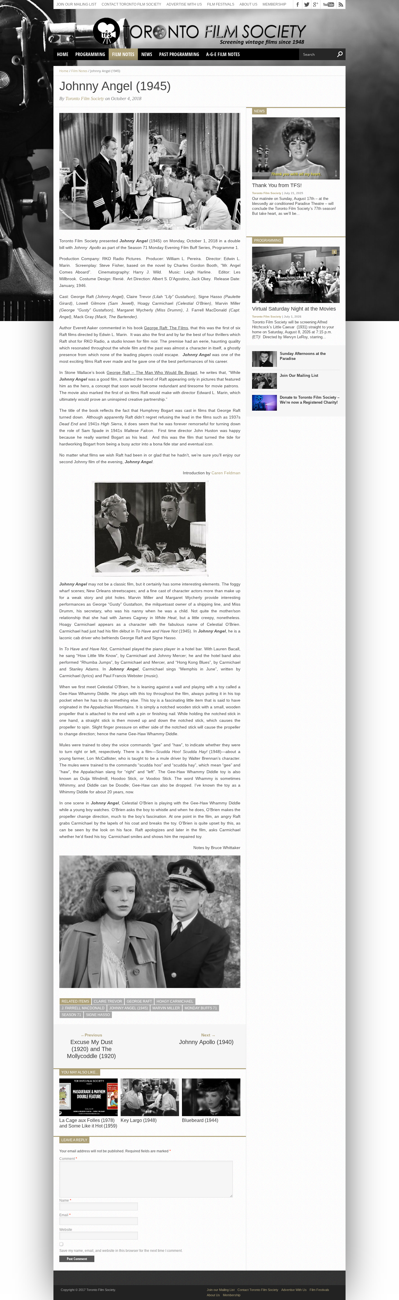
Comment (68, 1159)
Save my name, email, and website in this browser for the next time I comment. (121, 1251)
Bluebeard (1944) (200, 1120)
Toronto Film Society (84, 98)
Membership (274, 4)
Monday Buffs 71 (201, 1008)
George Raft (139, 1001)
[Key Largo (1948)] (150, 1114)
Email (65, 1215)
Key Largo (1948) (139, 1120)
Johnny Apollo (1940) (206, 1042)
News (146, 54)
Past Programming (179, 54)
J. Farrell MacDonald (83, 1008)
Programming (90, 54)
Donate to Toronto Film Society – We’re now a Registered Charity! (309, 400)
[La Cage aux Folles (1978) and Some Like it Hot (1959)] (88, 1114)
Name (65, 1200)
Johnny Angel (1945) (128, 1008)
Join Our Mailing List (299, 375)
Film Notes (123, 54)
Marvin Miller (166, 1008)
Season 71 (71, 1015)
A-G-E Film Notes (223, 54)
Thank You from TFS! (277, 185)
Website (65, 1230)
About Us (248, 4)
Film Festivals (220, 4)
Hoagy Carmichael (175, 1001)
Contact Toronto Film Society (131, 4)
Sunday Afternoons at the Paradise (303, 356)
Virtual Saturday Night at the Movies (294, 309)
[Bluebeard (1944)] (211, 1114)
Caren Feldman (225, 472)
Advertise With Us (184, 4)
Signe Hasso (98, 1015)
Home (62, 54)
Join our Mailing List (76, 4)
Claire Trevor (108, 1001)
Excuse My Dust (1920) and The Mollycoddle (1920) (91, 1049)
